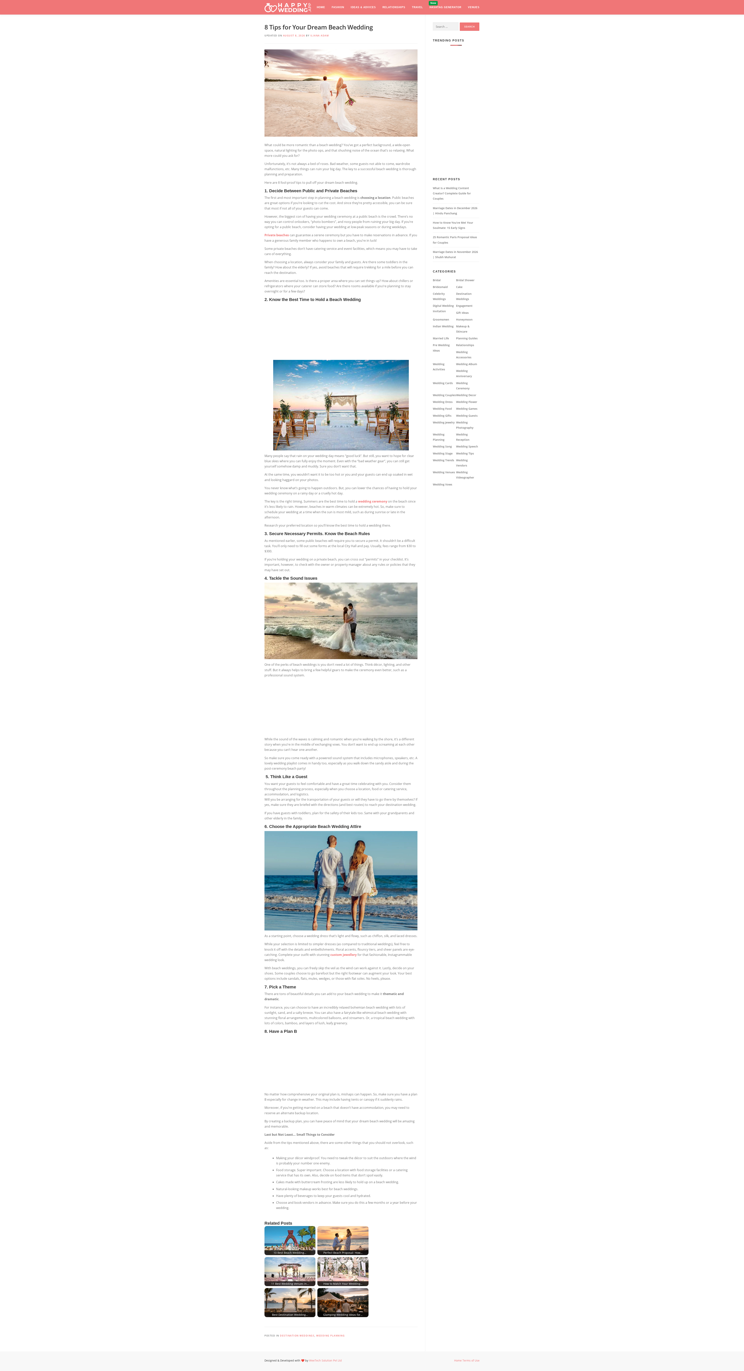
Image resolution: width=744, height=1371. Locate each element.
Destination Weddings (297, 1335)
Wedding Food (442, 408)
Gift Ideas (462, 313)
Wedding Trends (443, 460)
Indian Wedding (443, 326)
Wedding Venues (444, 472)
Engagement (464, 306)
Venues (474, 7)
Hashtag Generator (445, 7)
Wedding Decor (466, 395)
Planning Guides (467, 338)
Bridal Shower (465, 280)
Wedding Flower (466, 402)
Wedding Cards (443, 383)
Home (321, 7)
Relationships (393, 7)
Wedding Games (466, 408)
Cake (459, 287)
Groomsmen (441, 319)
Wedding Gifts (442, 415)
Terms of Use (471, 1360)
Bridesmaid (440, 287)
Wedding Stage (443, 453)
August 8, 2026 (294, 35)
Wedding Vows (442, 484)
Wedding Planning (330, 1335)
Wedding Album (466, 364)
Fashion (338, 7)
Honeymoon (464, 319)
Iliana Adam (319, 35)
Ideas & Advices (363, 7)
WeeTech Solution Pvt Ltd (325, 1360)
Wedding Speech (467, 446)
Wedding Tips (465, 453)
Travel (417, 7)
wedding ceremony (372, 501)
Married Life (441, 338)
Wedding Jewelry (444, 422)
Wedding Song (442, 446)
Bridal (437, 280)
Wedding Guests (467, 415)
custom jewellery (343, 955)
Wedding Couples (444, 395)
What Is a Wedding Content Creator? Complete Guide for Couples (452, 193)
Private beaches (276, 235)
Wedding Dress (443, 402)
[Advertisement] (341, 331)
